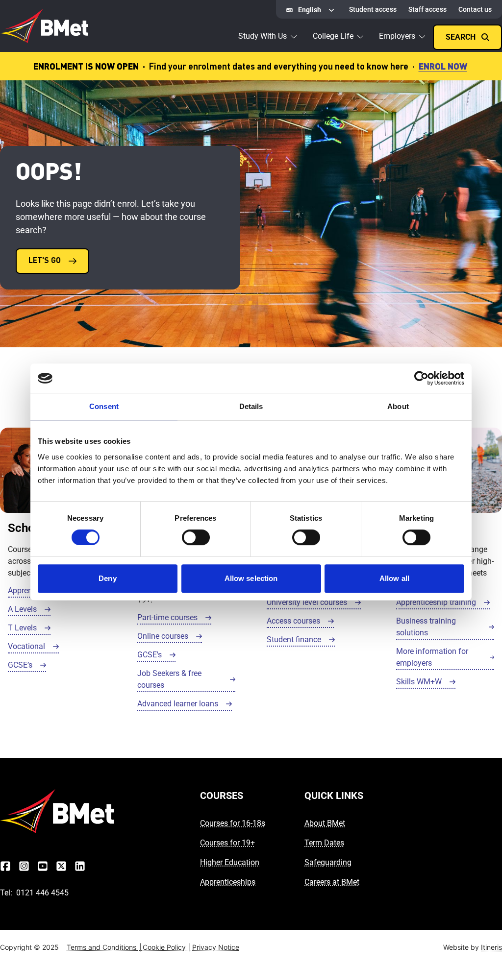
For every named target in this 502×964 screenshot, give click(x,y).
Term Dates (324, 842)
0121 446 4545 (42, 892)
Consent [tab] (104, 406)
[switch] (196, 537)
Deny (107, 578)
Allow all (394, 578)
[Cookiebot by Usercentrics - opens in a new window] (421, 378)
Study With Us (262, 36)
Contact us (475, 9)
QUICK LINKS (333, 795)
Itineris (491, 947)
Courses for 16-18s (232, 823)
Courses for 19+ (227, 842)
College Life (333, 36)
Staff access (427, 9)
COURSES (221, 795)
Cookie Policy (167, 947)
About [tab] (398, 406)
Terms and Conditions (104, 947)
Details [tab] (251, 406)
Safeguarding (327, 862)
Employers (397, 36)
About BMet (324, 823)
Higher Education (229, 862)
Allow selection (251, 578)
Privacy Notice (215, 947)
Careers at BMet (331, 882)
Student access (373, 9)
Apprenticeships (227, 882)
